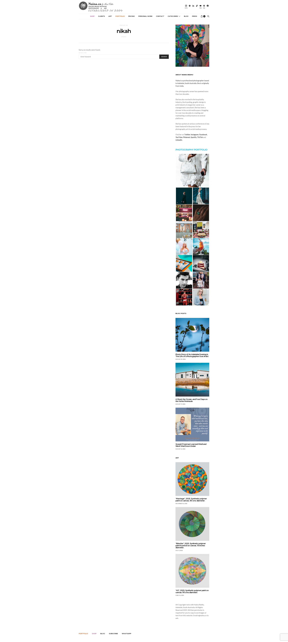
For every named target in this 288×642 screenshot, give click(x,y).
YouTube (179, 137)
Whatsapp (126, 633)
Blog (186, 16)
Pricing (131, 16)
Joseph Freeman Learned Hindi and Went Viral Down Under (191, 445)
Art (110, 16)
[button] (192, 171)
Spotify (193, 137)
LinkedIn (179, 140)
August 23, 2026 (181, 359)
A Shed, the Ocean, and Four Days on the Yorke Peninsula (191, 400)
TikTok (200, 137)
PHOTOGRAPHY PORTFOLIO (191, 149)
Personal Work (145, 16)
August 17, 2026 (180, 404)
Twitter (187, 134)
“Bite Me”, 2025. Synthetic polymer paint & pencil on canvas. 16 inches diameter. (191, 545)
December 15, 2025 (181, 503)
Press (194, 16)
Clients (101, 16)
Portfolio (120, 16)
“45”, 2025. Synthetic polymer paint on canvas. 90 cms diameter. (192, 591)
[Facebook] (207, 7)
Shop (92, 16)
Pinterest (186, 137)
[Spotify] (189, 7)
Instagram (195, 134)
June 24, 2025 (180, 595)
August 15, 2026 (180, 449)
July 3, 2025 (179, 550)
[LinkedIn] (193, 7)
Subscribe (113, 633)
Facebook (203, 134)
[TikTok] (196, 7)
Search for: (83, 53)
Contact (160, 16)
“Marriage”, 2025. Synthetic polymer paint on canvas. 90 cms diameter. (191, 500)
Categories (173, 16)
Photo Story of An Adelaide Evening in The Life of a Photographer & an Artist (192, 355)
